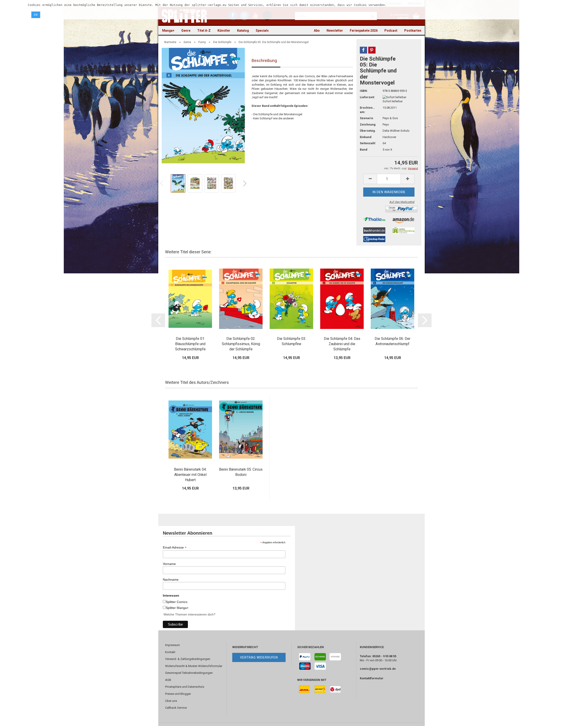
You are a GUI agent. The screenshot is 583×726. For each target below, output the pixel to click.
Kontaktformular (372, 678)
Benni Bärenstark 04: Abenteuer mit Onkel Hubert (190, 474)
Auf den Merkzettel (401, 202)
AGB (168, 680)
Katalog (243, 30)
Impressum (172, 645)
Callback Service (176, 707)
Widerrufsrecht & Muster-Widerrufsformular (193, 666)
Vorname (169, 564)
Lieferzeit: (367, 97)
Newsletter (335, 30)
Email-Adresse (175, 547)
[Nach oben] (570, 719)
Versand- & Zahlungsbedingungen (187, 659)
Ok (36, 14)
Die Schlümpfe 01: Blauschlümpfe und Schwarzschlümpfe (190, 343)
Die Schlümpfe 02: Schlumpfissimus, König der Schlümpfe (241, 343)
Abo (317, 30)
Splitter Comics (176, 602)
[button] (363, 50)
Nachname (171, 579)
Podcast (390, 30)
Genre (185, 30)
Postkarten (412, 30)
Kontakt (170, 652)
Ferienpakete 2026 (364, 30)
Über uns (171, 701)
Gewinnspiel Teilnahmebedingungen (189, 673)
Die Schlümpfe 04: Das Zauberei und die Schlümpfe (342, 343)
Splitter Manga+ (177, 608)
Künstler (223, 30)
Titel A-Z (204, 30)
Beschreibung (264, 60)
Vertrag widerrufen (259, 657)
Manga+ (168, 30)
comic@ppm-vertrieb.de (378, 668)
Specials (262, 30)
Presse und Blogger (178, 693)
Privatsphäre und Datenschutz (184, 686)
